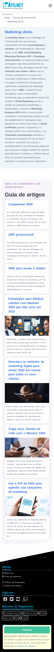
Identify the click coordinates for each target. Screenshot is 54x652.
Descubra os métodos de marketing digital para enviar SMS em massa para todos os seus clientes (26, 370)
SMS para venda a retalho (26, 268)
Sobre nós (9, 573)
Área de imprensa (12, 576)
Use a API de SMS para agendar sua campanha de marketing (25, 488)
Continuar (27, 630)
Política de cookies (12, 586)
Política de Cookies (26, 646)
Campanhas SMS (20, 204)
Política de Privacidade (14, 582)
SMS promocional (21, 234)
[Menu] (50, 5)
